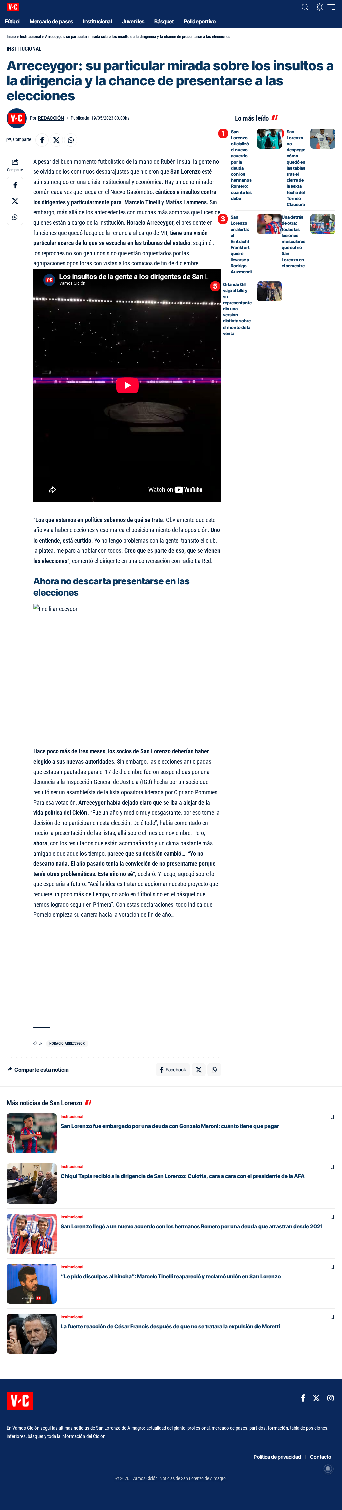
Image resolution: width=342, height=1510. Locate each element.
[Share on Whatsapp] (70, 140)
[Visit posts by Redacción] (17, 118)
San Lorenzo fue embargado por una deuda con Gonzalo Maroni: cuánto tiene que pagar (170, 1126)
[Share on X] (56, 140)
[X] (316, 1398)
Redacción (51, 118)
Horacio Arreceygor (67, 1043)
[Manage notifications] (328, 1468)
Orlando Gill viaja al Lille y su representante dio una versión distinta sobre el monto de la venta (237, 309)
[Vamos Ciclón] (13, 7)
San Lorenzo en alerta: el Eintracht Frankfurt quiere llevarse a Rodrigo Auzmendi (241, 244)
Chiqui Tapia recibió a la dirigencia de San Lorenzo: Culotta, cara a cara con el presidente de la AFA (183, 1176)
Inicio (11, 36)
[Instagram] (330, 1398)
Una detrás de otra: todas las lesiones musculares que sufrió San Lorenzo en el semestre (293, 241)
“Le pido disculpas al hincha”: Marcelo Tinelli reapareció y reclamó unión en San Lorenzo (171, 1276)
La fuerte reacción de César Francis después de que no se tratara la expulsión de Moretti (170, 1326)
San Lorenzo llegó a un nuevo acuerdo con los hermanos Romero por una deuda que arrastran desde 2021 (192, 1226)
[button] (305, 7)
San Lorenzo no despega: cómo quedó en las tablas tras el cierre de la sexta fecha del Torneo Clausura (296, 168)
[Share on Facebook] (42, 140)
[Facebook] (303, 1398)
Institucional (30, 36)
